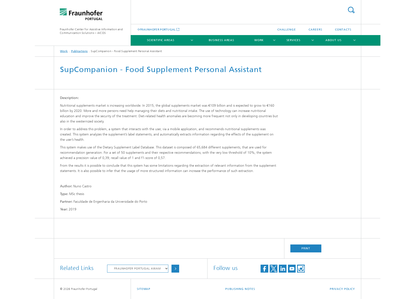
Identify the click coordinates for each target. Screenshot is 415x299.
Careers (315, 29)
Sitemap (143, 289)
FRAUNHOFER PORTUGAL (158, 29)
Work (259, 40)
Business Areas (221, 40)
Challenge (286, 29)
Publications (79, 51)
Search (351, 10)
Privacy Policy (342, 289)
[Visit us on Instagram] (301, 269)
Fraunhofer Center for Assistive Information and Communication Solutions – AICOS (91, 31)
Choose (175, 269)
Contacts (343, 29)
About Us (333, 40)
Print (306, 248)
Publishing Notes (240, 289)
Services (293, 40)
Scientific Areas (160, 40)
